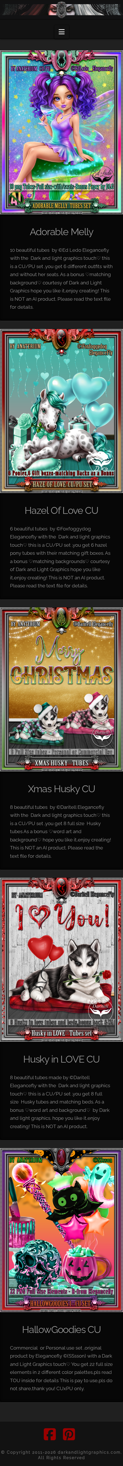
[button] (61, 32)
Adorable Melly (61, 231)
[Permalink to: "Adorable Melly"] (61, 132)
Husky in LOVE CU (61, 1059)
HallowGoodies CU (61, 1329)
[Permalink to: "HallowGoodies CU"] (61, 1230)
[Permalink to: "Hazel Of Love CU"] (61, 411)
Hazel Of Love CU (61, 510)
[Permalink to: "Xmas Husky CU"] (61, 689)
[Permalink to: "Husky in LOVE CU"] (61, 960)
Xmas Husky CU (61, 789)
